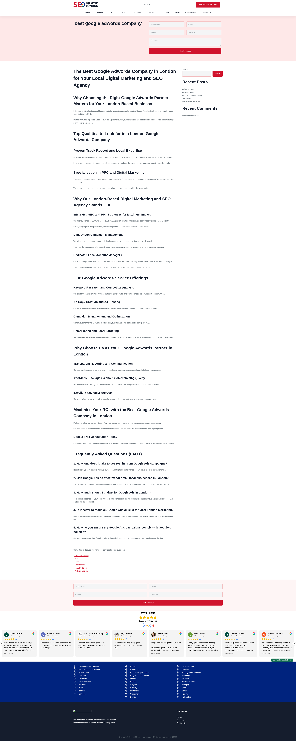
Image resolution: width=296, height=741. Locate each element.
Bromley (133, 688)
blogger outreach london (192, 95)
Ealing (133, 666)
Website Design (81, 571)
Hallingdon (186, 697)
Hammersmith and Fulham (89, 669)
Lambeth (82, 676)
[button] (2, 643)
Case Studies (190, 13)
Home (87, 13)
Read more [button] (118, 654)
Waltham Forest (188, 682)
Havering (185, 669)
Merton (133, 679)
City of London (188, 666)
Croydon (133, 685)
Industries (152, 13)
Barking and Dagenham (191, 673)
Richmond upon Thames (140, 673)
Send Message (185, 51)
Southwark (83, 679)
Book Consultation (208, 5)
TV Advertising (81, 568)
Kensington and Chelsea (89, 666)
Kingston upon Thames (139, 676)
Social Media (80, 565)
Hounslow (134, 669)
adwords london (189, 92)
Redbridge (186, 676)
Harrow (185, 694)
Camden (82, 694)
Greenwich (134, 694)
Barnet (184, 691)
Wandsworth (84, 673)
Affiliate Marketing (81, 556)
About (166, 13)
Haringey (185, 685)
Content (137, 13)
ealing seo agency (189, 89)
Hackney (82, 685)
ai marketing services (191, 101)
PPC (112, 13)
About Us (180, 720)
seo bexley (186, 98)
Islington (82, 691)
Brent (81, 688)
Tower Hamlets (85, 682)
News (177, 13)
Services (99, 13)
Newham (185, 679)
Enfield (185, 688)
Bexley (133, 697)
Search (185, 69)
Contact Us (206, 13)
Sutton (133, 682)
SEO (124, 13)
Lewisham (134, 691)
